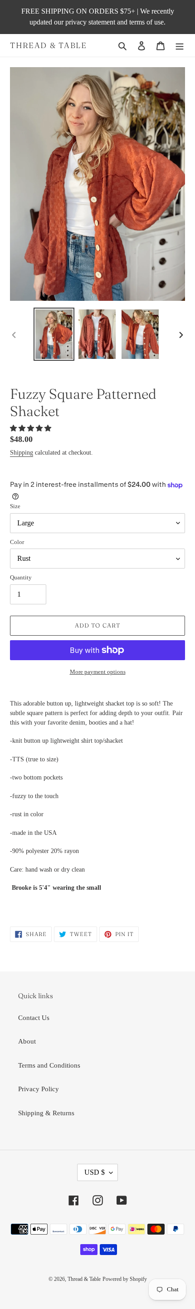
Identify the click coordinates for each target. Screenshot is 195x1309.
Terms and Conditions (49, 1065)
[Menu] (179, 45)
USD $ (94, 1172)
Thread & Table (48, 45)
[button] (31, 428)
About (27, 1041)
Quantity (21, 577)
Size (15, 506)
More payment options (98, 671)
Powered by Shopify (124, 1279)
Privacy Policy (38, 1089)
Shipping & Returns (46, 1113)
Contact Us (33, 1017)
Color (17, 542)
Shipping (21, 452)
